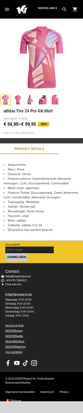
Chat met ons (13, 284)
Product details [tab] (29, 149)
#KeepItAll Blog (14, 341)
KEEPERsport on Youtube (17, 363)
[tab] (5, 100)
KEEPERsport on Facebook (8, 363)
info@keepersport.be (18, 276)
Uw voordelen (14, 352)
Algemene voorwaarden (20, 392)
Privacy (64, 392)
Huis (26, 9)
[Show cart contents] (75, 9)
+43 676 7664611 (16, 280)
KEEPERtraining (15, 346)
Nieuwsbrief (12, 244)
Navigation (7, 9)
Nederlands (47, 8)
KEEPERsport (13, 330)
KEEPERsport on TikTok (25, 363)
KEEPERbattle (14, 336)
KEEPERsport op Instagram (34, 363)
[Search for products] (64, 9)
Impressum (47, 392)
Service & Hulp (14, 325)
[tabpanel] (41, 197)
